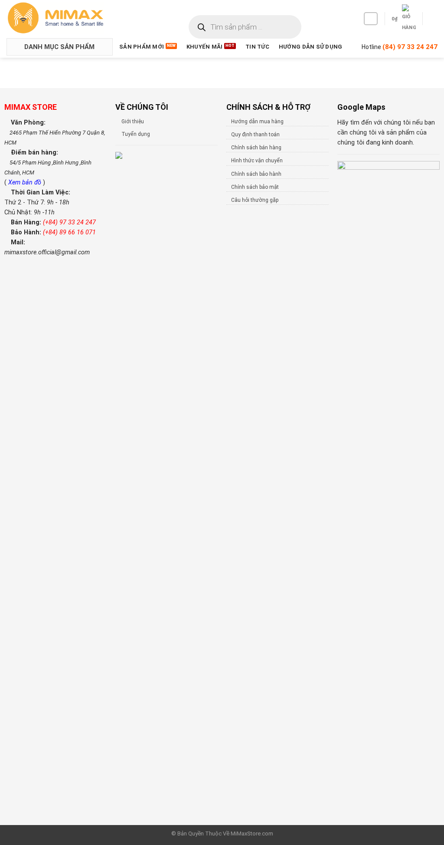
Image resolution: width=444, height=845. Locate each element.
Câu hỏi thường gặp (254, 200)
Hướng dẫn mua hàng (257, 121)
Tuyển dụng (135, 134)
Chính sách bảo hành (256, 174)
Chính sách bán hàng (256, 148)
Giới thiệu (132, 121)
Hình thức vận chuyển (257, 161)
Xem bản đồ (25, 182)
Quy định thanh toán (255, 135)
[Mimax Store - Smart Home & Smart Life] (70, 18)
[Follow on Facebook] (371, 18)
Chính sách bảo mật (255, 187)
